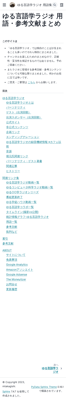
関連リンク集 (10, 177)
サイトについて (15, 254)
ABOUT (7, 250)
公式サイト (13, 122)
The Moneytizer (16, 279)
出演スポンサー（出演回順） (24, 117)
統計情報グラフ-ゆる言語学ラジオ (27, 216)
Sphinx (6, 391)
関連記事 (11, 166)
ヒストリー (13, 171)
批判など (11, 231)
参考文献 (11, 226)
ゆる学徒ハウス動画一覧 (21, 202)
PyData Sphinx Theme (44, 386)
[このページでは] (62, 4)
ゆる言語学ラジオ (13, 98)
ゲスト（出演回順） (18, 112)
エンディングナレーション (22, 136)
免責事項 (11, 259)
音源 (9, 151)
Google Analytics (17, 264)
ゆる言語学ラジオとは (20, 102)
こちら (31, 82)
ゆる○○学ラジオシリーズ (22, 192)
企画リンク (13, 132)
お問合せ (11, 284)
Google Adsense (16, 274)
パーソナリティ (15, 107)
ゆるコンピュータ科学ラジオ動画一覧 (29, 187)
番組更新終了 (14, 197)
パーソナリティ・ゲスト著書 (24, 161)
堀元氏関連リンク (17, 156)
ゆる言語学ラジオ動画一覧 (22, 182)
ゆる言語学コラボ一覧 (20, 207)
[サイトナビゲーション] (4, 4)
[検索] (54, 4)
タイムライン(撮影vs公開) (22, 211)
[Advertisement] (33, 328)
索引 (5, 238)
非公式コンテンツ (17, 127)
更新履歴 (11, 289)
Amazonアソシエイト (19, 269)
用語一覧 (11, 221)
